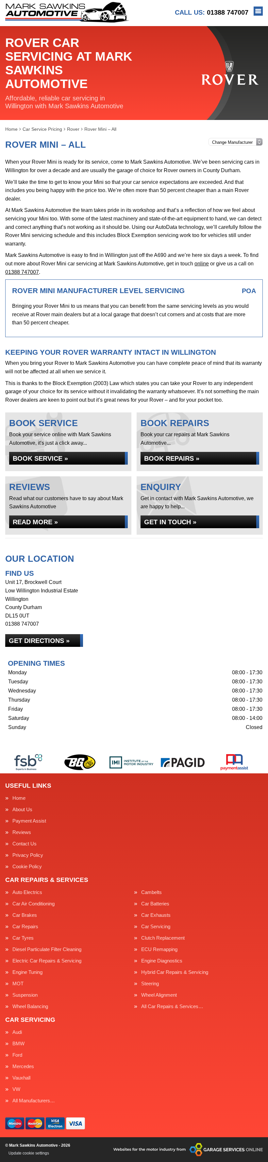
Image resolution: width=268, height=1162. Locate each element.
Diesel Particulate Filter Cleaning (46, 949)
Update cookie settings (28, 1153)
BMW (18, 1043)
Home (18, 798)
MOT (18, 983)
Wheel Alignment (159, 994)
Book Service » (40, 458)
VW (16, 1089)
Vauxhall (21, 1077)
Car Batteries (155, 903)
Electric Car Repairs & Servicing (46, 960)
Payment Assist (29, 820)
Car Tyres (23, 937)
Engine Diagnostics (161, 960)
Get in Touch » (170, 522)
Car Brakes (24, 915)
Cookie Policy (27, 866)
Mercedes (23, 1066)
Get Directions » (39, 640)
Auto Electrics (27, 892)
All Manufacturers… (33, 1100)
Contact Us (24, 843)
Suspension (25, 994)
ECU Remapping (159, 949)
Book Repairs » (171, 458)
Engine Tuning (27, 972)
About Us (22, 809)
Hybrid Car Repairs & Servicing (174, 972)
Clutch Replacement (163, 937)
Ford (17, 1054)
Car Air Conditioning (33, 903)
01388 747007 (211, 12)
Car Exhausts (156, 915)
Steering (150, 983)
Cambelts (151, 892)
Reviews (21, 832)
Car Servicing (155, 926)
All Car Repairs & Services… (172, 1006)
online (201, 263)
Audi (17, 1032)
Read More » (35, 522)
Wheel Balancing (30, 1006)
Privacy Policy (27, 855)
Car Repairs (25, 926)
